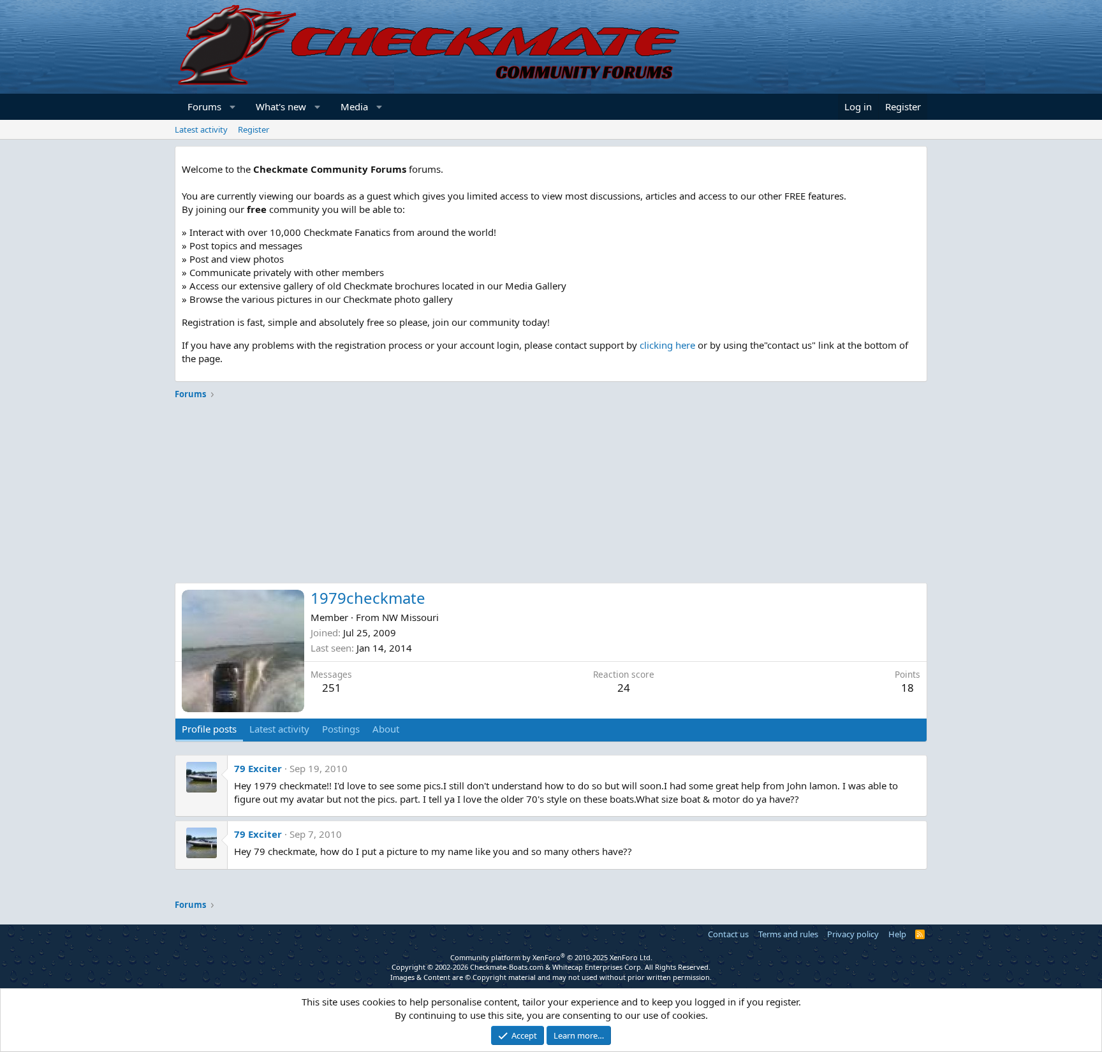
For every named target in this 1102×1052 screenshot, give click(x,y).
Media (354, 106)
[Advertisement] (551, 493)
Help (897, 934)
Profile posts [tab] (209, 728)
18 (907, 687)
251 (331, 687)
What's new (281, 106)
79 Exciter (258, 768)
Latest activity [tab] (279, 728)
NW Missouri (410, 617)
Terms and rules (788, 934)
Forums (204, 106)
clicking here (667, 345)
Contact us (728, 934)
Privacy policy (853, 934)
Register (253, 129)
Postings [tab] (341, 728)
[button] (233, 107)
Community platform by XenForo (551, 957)
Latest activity (201, 129)
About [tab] (385, 728)
